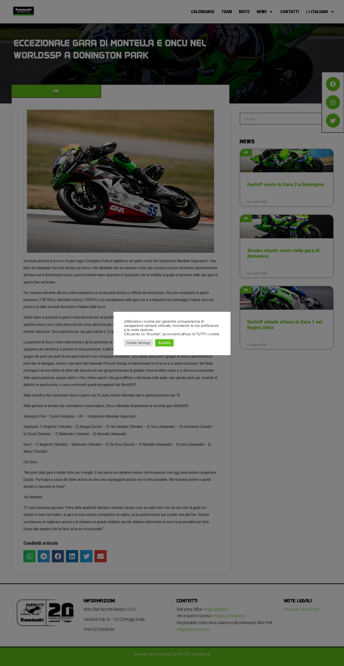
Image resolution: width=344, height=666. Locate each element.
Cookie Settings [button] (138, 343)
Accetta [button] (164, 343)
